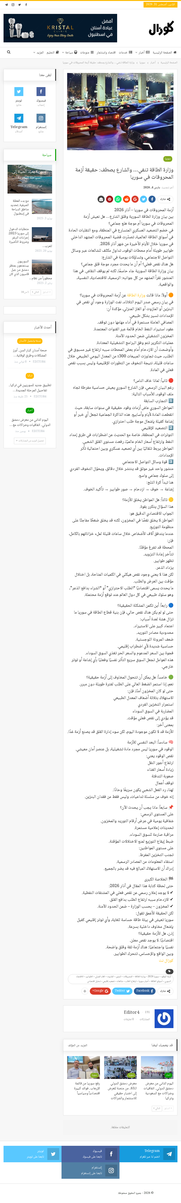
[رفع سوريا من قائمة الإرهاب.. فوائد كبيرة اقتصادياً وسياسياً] (83, 1067)
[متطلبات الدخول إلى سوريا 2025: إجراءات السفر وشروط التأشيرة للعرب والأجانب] (42, 234)
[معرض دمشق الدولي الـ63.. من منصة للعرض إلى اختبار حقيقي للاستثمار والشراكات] (120, 1067)
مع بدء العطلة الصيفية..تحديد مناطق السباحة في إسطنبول (19, 207)
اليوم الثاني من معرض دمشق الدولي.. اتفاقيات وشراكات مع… (29, 422)
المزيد (40, 53)
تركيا (29, 375)
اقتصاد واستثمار (106, 53)
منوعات (84, 53)
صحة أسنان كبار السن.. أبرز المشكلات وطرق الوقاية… (30, 353)
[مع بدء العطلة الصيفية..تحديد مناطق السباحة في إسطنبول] (42, 206)
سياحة (69, 53)
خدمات (123, 53)
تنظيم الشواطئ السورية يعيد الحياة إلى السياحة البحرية (29, 171)
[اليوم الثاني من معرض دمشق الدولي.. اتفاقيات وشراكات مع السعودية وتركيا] (157, 1067)
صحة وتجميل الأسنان (30, 341)
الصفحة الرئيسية (162, 53)
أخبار (141, 53)
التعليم (50, 53)
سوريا (168, 158)
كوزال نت (166, 960)
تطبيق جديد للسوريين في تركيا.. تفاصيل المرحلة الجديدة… (30, 388)
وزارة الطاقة (136, 295)
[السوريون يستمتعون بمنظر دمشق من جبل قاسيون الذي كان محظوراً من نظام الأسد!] (42, 267)
